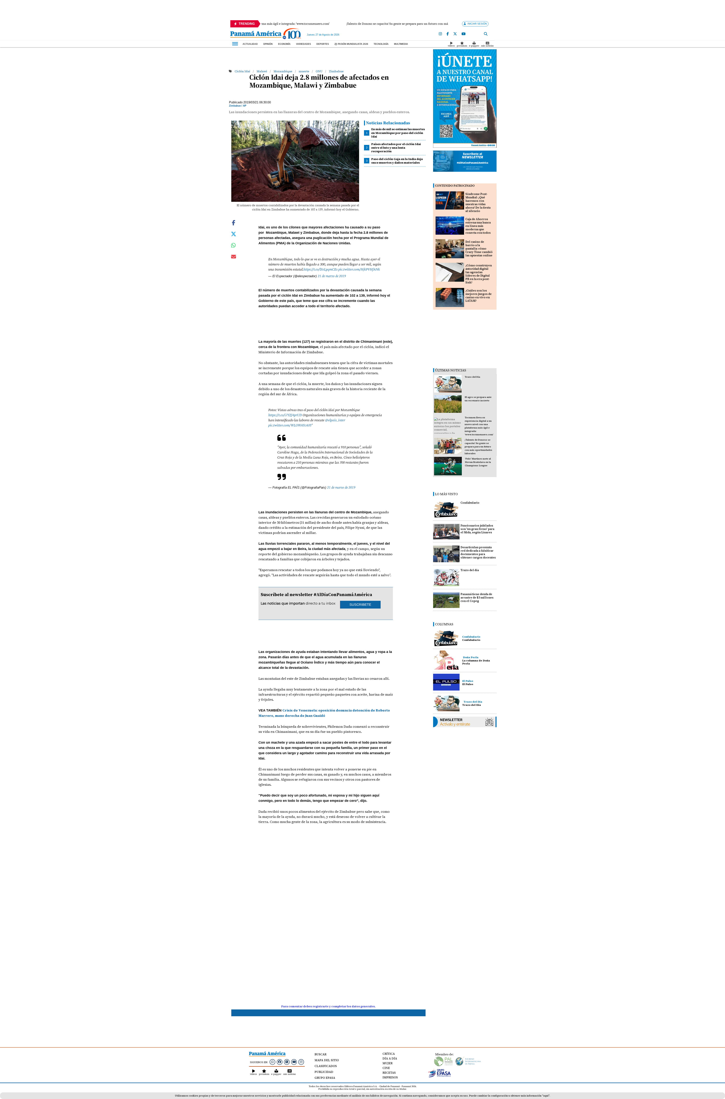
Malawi (262, 71)
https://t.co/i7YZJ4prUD (285, 415)
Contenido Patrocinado (455, 186)
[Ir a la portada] (255, 34)
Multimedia (401, 44)
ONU (319, 71)
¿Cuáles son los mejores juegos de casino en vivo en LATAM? (478, 295)
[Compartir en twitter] (233, 234)
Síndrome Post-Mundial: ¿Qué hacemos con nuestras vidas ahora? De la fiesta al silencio (478, 202)
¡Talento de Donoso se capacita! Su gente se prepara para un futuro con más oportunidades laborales (478, 446)
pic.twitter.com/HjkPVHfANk (359, 269)
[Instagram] (440, 34)
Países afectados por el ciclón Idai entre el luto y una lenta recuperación (396, 147)
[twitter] (455, 34)
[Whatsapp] (272, 1062)
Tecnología (381, 44)
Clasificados (326, 1066)
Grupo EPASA (325, 1078)
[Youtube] (463, 34)
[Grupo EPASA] (439, 1076)
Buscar (320, 1054)
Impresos (390, 1077)
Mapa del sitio (327, 1060)
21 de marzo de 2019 (332, 276)
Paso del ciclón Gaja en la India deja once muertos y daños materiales (397, 161)
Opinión (268, 44)
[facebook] (448, 34)
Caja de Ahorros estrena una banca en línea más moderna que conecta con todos (478, 226)
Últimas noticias (450, 370)
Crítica (389, 1054)
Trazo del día (469, 570)
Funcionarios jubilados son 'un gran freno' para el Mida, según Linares (477, 529)
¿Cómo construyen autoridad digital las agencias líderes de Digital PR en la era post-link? (478, 273)
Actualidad (250, 44)
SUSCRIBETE (360, 604)
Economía (284, 44)
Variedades (303, 44)
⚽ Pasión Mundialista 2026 (351, 44)
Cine (386, 1068)
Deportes (322, 44)
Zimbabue (336, 71)
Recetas (389, 1072)
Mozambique (283, 71)
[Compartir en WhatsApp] (233, 246)
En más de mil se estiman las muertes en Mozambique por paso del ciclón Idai (398, 132)
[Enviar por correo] (233, 257)
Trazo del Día (472, 376)
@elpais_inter (335, 420)
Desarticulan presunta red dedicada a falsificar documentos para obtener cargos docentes (478, 552)
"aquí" (545, 1095)
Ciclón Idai (243, 71)
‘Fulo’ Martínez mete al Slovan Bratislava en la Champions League (478, 462)
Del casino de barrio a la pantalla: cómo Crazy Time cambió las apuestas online (479, 248)
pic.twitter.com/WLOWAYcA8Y (290, 425)
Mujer (388, 1063)
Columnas (444, 624)
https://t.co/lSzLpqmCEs (320, 269)
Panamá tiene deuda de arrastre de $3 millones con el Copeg (477, 597)
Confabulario (469, 503)
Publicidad (324, 1072)
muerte (304, 71)
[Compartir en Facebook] (233, 222)
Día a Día (390, 1058)
